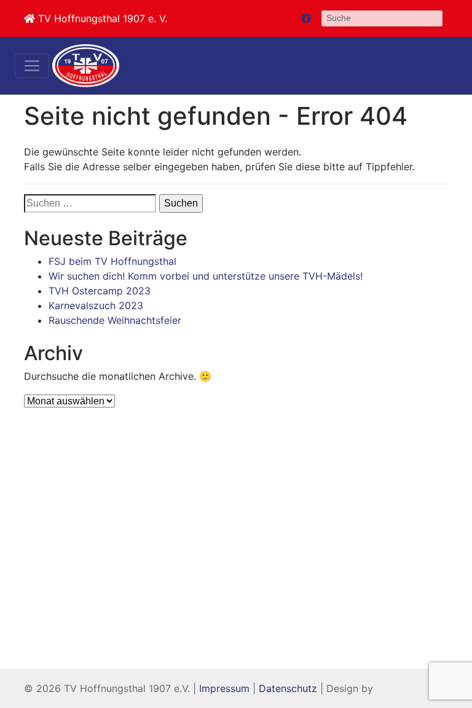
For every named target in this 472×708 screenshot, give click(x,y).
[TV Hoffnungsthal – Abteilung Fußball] (85, 66)
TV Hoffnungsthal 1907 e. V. (101, 18)
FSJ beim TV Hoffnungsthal (112, 261)
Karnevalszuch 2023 (96, 305)
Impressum (224, 688)
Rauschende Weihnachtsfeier (115, 320)
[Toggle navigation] (32, 65)
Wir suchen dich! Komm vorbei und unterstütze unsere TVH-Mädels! (206, 276)
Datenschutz (288, 688)
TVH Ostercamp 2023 (100, 291)
